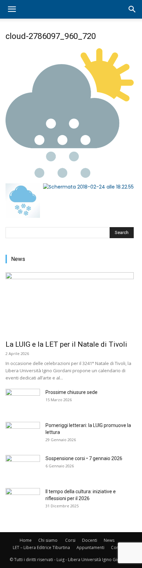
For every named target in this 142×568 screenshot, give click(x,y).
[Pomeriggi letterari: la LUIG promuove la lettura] (23, 434)
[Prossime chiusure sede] (23, 401)
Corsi (70, 540)
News (109, 540)
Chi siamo (48, 540)
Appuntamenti (90, 547)
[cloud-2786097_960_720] (70, 176)
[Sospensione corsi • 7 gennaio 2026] (23, 467)
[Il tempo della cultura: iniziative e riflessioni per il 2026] (23, 500)
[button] (12, 9)
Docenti (89, 540)
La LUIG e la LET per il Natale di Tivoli (66, 344)
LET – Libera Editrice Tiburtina (41, 547)
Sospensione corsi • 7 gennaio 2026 (83, 458)
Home (26, 540)
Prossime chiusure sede (71, 392)
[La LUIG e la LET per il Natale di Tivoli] (70, 304)
